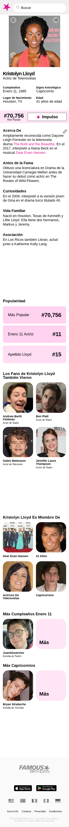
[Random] (56, 20)
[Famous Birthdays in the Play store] (46, 788)
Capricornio (45, 91)
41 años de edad (49, 101)
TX (20, 101)
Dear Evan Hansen (30, 153)
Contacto (26, 811)
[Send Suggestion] (65, 132)
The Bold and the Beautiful (34, 144)
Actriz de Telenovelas (19, 78)
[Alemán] (57, 801)
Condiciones (55, 811)
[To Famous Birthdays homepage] (6, 7)
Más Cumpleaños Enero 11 (27, 614)
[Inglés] (11, 801)
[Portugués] (23, 801)
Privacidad (40, 811)
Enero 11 (10, 91)
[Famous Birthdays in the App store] (23, 788)
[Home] (34, 769)
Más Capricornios (19, 665)
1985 (22, 91)
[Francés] (34, 801)
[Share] (13, 20)
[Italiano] (46, 801)
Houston (9, 101)
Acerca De (12, 811)
